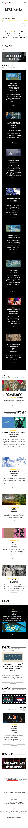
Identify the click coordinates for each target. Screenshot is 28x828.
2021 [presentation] (20, 20)
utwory (8, 33)
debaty (14, 33)
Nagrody (23, 792)
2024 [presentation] (10, 20)
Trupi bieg (19, 700)
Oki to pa (14, 580)
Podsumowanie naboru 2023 (14, 395)
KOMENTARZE (13, 197)
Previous (7, 57)
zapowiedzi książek (14, 430)
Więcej (14, 105)
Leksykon (15, 37)
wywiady (7, 31)
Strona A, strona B (14, 393)
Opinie (11, 792)
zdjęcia (21, 35)
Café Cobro (14, 726)
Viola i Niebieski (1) (14, 471)
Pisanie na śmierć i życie (13, 199)
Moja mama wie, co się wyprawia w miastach (14, 432)
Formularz (14, 795)
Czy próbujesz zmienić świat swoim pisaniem (13, 665)
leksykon (22, 37)
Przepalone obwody (13, 160)
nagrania (13, 35)
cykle (20, 33)
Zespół (7, 792)
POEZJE (14, 609)
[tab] (3, 20)
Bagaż (14, 614)
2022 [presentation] (16, 20)
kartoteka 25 (6, 37)
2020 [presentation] (23, 20)
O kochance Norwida (13, 236)
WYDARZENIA (14, 724)
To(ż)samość (13, 271)
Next (21, 57)
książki (21, 31)
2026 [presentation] (3, 20)
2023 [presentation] (13, 20)
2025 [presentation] (6, 20)
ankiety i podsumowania (12, 673)
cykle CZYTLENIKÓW (10, 397)
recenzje (14, 31)
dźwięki (7, 35)
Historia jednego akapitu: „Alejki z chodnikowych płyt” (13, 347)
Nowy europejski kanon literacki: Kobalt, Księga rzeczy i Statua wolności (14, 767)
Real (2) (14, 542)
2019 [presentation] (26, 20)
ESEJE (13, 82)
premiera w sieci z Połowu (14, 578)
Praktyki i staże (17, 792)
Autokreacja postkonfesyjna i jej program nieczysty (13, 86)
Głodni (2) (14, 509)
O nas (4, 792)
